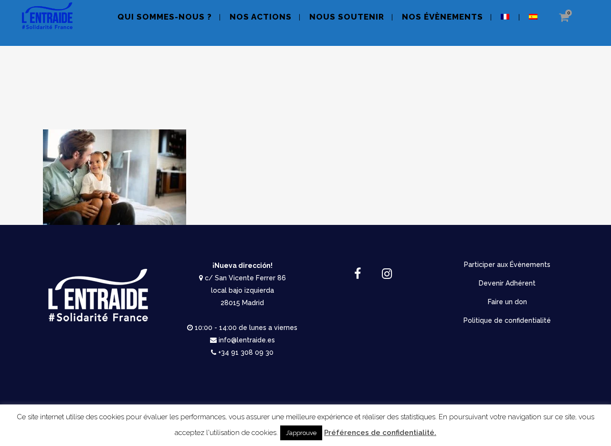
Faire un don (507, 302)
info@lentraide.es (247, 340)
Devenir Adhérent (507, 283)
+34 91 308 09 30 (246, 352)
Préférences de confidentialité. (380, 432)
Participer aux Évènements (507, 264)
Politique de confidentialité (507, 320)
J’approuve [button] (301, 432)
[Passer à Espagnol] (534, 22)
